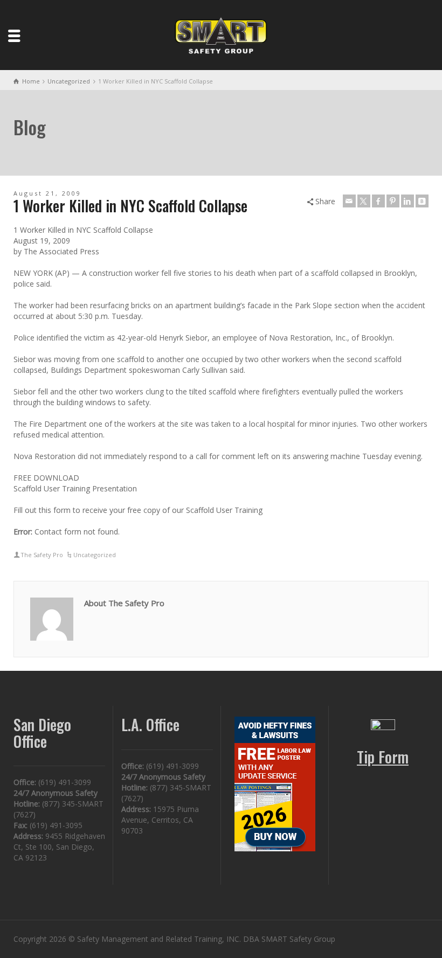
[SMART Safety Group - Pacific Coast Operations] (221, 34)
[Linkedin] (407, 201)
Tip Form (383, 757)
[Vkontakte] (422, 201)
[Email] (349, 201)
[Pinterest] (392, 201)
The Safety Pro (41, 555)
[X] (363, 201)
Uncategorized (94, 555)
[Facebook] (378, 201)
